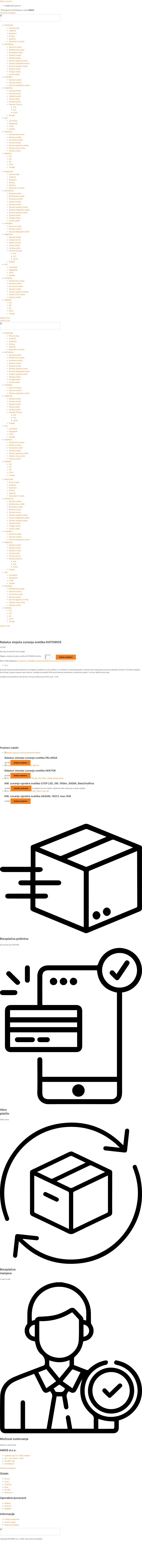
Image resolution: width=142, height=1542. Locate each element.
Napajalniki (13, 123)
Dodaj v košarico (66, 657)
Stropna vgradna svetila (18, 66)
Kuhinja (12, 36)
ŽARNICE (8, 153)
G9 (10, 162)
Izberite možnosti (21, 788)
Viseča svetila (14, 74)
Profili (11, 126)
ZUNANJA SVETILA (67, 661)
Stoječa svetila (14, 69)
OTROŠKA (8, 77)
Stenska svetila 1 (15, 83)
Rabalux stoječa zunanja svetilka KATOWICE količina (20, 656)
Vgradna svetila (15, 96)
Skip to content (6, 1)
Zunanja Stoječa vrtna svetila (47, 661)
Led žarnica (22, 661)
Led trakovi (13, 121)
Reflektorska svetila (16, 50)
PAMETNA (8, 88)
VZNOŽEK (31, 661)
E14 (14, 107)
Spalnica (12, 39)
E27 (14, 110)
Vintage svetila (14, 72)
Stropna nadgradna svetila (19, 63)
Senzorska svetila (16, 140)
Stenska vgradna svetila (18, 61)
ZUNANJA (8, 132)
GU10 (15, 113)
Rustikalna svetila (16, 52)
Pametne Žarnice (15, 104)
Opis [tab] (6, 665)
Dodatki (12, 115)
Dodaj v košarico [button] (20, 763)
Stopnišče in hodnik (16, 41)
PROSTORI (8, 25)
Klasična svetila (15, 55)
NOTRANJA (8, 44)
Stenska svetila (15, 58)
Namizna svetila (15, 47)
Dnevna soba (14, 28)
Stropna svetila (15, 93)
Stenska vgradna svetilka (18, 145)
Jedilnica (12, 31)
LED (6, 118)
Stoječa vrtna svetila (17, 148)
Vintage (12, 167)
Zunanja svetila (15, 102)
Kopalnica (12, 33)
